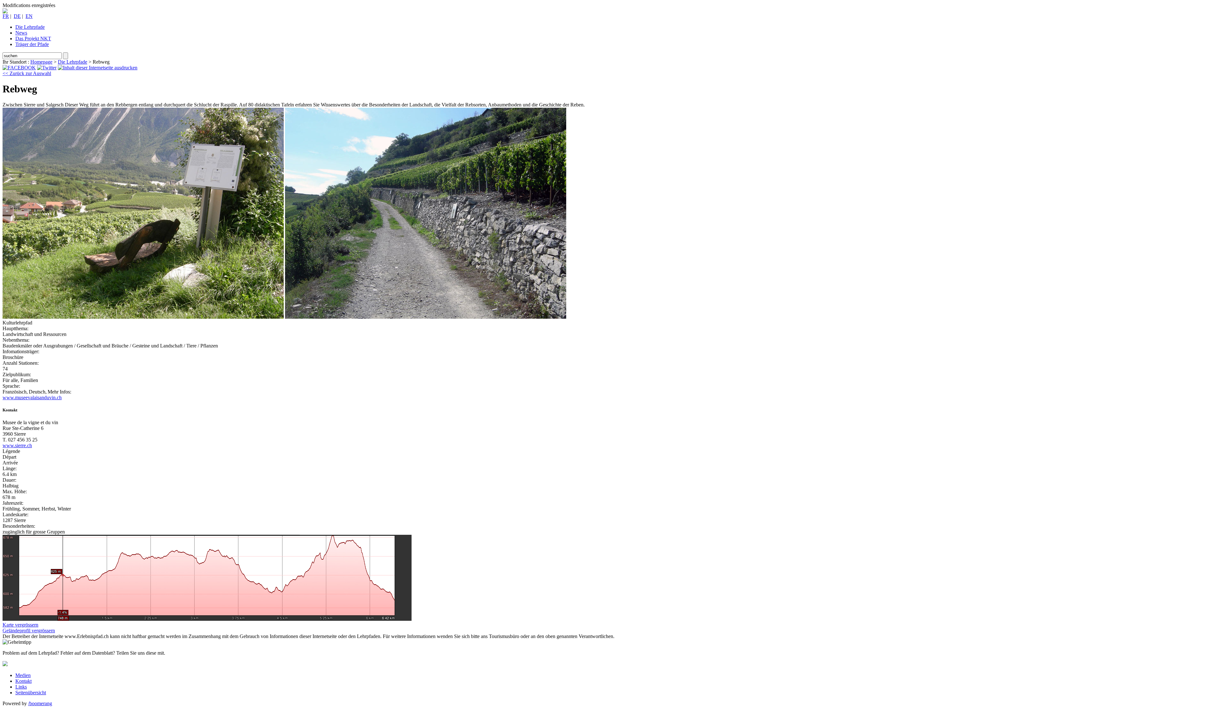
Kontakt (23, 681)
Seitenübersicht (30, 692)
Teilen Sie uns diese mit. (140, 653)
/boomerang (40, 703)
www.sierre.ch (17, 445)
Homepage (41, 62)
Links (21, 687)
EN (29, 16)
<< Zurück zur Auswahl (27, 73)
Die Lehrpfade (30, 27)
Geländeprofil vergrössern (29, 630)
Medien (23, 675)
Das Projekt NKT (33, 38)
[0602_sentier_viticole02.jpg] (425, 317)
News (21, 32)
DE (17, 16)
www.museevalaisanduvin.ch (32, 397)
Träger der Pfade (32, 44)
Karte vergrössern (20, 624)
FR (6, 16)
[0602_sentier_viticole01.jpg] (143, 317)
